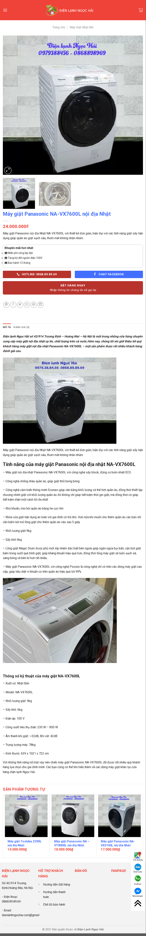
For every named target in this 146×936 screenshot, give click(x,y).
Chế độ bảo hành (54, 904)
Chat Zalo (137, 872)
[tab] (7, 327)
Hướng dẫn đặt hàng (56, 884)
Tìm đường (138, 860)
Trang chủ (58, 27)
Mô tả (7, 327)
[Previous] (10, 105)
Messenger (138, 896)
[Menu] (5, 10)
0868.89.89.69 (11, 901)
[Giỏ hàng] (140, 10)
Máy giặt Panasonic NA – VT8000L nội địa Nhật (72, 843)
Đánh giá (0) (21, 327)
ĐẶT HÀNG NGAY (73, 288)
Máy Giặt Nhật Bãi (81, 27)
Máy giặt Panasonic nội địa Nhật (24, 233)
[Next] (135, 105)
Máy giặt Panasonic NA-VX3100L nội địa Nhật (118, 843)
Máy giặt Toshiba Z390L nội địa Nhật (25, 843)
